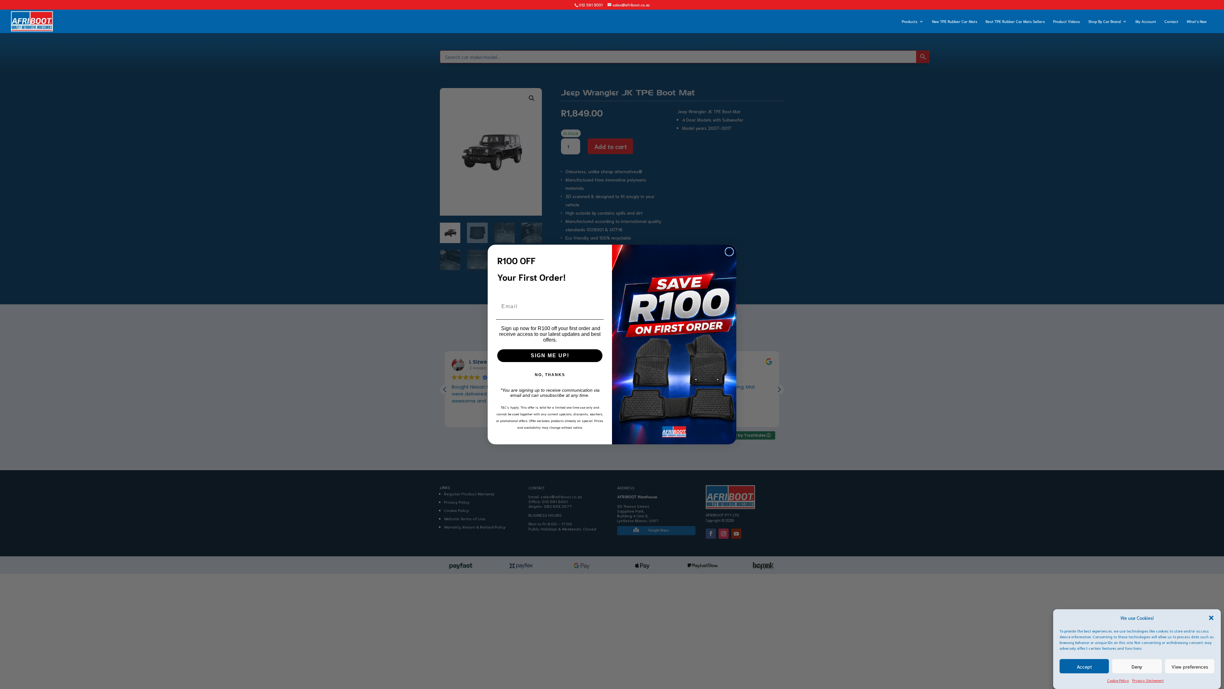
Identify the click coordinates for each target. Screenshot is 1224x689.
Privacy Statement (1148, 680)
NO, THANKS (550, 375)
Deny (1137, 666)
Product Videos (1066, 21)
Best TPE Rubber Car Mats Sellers (1015, 21)
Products (909, 21)
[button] (1211, 618)
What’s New (1197, 21)
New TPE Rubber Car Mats (954, 21)
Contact (1171, 21)
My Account (1145, 21)
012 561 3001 (590, 4)
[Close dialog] (729, 252)
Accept (1084, 666)
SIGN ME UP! (550, 355)
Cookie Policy (1118, 680)
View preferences (1189, 666)
